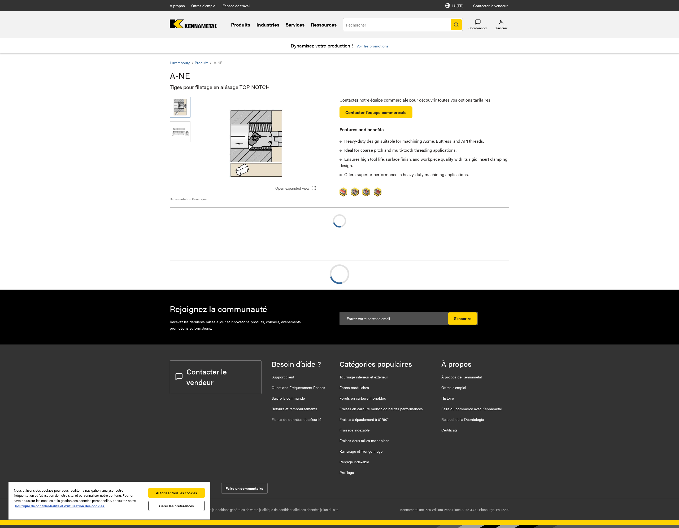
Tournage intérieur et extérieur (364, 376)
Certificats (449, 430)
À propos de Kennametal (461, 376)
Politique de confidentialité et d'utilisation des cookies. (60, 505)
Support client (283, 376)
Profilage (347, 472)
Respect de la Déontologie (462, 419)
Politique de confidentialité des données (290, 509)
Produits (240, 24)
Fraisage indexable (354, 430)
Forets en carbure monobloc (363, 398)
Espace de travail (236, 5)
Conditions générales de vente (236, 509)
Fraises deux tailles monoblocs (364, 440)
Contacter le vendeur (490, 5)
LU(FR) (458, 5)
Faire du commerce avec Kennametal (471, 408)
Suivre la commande (288, 398)
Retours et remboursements (294, 408)
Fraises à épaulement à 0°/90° (364, 419)
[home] (193, 27)
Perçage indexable (354, 461)
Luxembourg (180, 62)
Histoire (447, 398)
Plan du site (329, 509)
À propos (177, 5)
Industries (267, 24)
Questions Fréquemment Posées (298, 387)
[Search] (456, 24)
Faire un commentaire (244, 488)
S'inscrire (463, 318)
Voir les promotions (372, 46)
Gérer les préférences (176, 505)
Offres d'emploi (203, 5)
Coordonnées (478, 27)
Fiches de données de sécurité (296, 419)
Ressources (324, 24)
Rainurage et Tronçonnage (361, 451)
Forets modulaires (354, 387)
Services (295, 24)
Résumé (187, 274)
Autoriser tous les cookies (176, 492)
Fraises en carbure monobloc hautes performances (381, 408)
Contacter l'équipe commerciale (376, 112)
